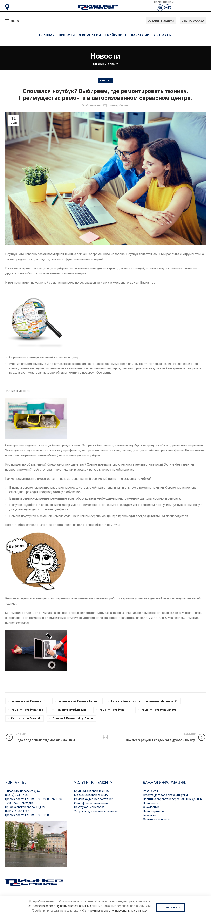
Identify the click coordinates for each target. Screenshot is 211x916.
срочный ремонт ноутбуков (72, 718)
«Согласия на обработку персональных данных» (114, 910)
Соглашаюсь (170, 907)
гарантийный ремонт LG (28, 701)
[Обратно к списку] (105, 737)
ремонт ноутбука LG (25, 718)
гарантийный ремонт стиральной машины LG (144, 701)
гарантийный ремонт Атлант (78, 701)
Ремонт (113, 64)
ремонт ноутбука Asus (27, 709)
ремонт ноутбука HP (114, 709)
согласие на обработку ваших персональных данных (64, 906)
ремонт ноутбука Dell (71, 709)
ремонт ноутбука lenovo (159, 709)
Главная (98, 64)
